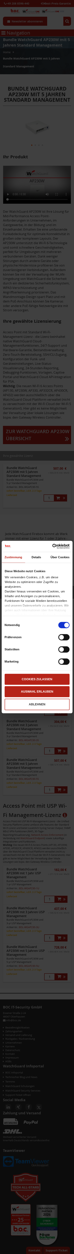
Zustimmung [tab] (13, 557)
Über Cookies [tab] (60, 557)
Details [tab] (36, 557)
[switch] (63, 637)
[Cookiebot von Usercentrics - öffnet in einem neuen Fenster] (52, 546)
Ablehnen (37, 704)
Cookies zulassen (37, 679)
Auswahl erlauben (37, 691)
